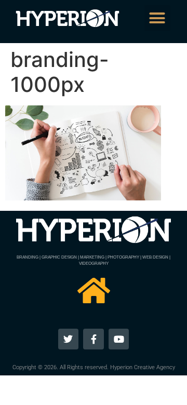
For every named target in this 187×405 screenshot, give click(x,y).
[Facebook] (93, 339)
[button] (157, 18)
